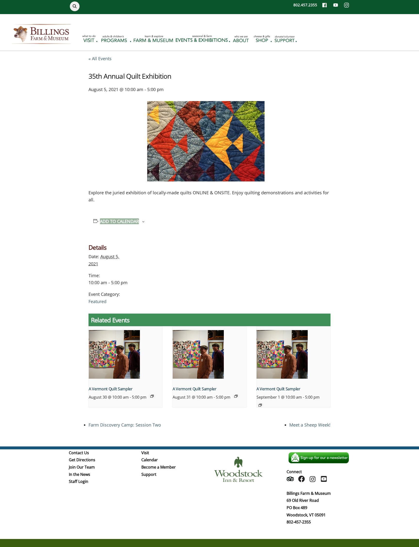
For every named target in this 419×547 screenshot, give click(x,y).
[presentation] (125, 354)
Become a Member (158, 467)
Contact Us (79, 452)
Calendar (149, 459)
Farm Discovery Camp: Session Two (125, 425)
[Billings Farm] (41, 41)
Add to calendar (119, 221)
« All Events (100, 58)
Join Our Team (82, 467)
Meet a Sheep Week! (309, 425)
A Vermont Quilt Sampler (111, 389)
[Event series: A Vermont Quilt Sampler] (152, 396)
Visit (145, 452)
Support (148, 474)
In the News (79, 474)
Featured (97, 301)
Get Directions (82, 459)
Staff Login (78, 481)
